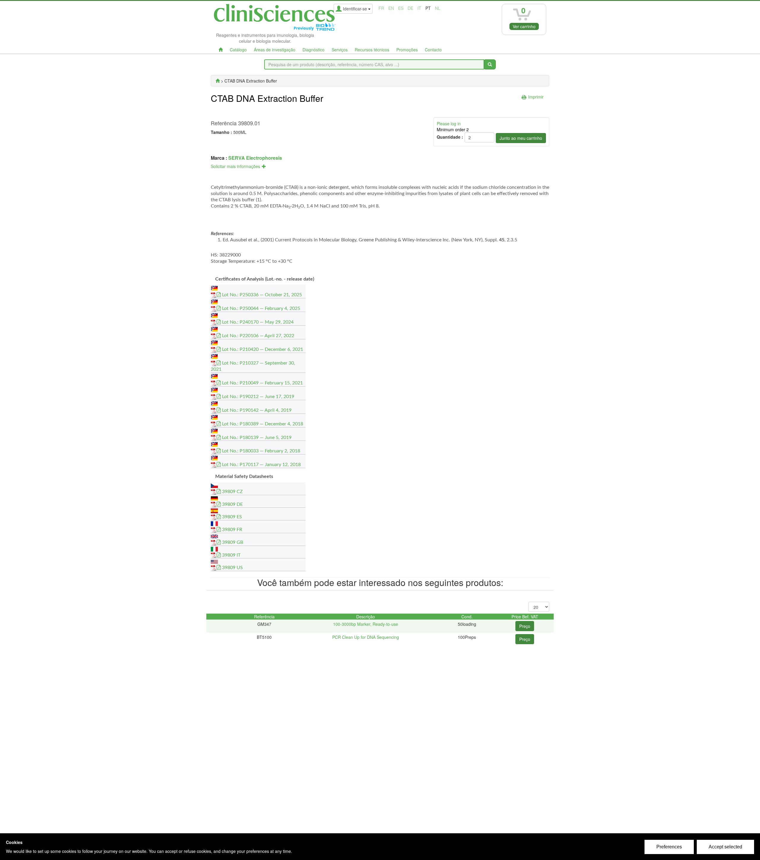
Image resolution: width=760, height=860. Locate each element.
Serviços (340, 50)
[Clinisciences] (218, 81)
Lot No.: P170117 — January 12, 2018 (261, 464)
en (391, 8)
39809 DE (232, 504)
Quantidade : (450, 137)
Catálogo (238, 50)
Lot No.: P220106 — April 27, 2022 (257, 335)
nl (437, 8)
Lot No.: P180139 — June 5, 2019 (256, 437)
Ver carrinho (524, 26)
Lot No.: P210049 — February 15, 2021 (262, 383)
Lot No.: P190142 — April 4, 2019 (256, 410)
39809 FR (231, 529)
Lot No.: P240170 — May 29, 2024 (257, 322)
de (410, 8)
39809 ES (231, 516)
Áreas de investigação (274, 50)
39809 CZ (232, 491)
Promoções (407, 50)
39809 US (232, 567)
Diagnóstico (313, 50)
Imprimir (536, 97)
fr (381, 8)
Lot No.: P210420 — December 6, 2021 (262, 349)
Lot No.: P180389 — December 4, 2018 (262, 424)
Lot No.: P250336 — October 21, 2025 (261, 294)
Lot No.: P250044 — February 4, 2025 (260, 308)
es (400, 8)
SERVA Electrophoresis (255, 157)
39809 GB (232, 542)
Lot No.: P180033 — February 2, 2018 (260, 451)
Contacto (433, 50)
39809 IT (230, 555)
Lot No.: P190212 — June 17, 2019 (257, 396)
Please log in (449, 123)
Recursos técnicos (372, 50)
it (419, 8)
